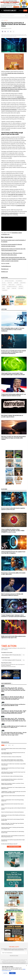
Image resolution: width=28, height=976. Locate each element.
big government (12, 34)
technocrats (14, 36)
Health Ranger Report (6, 683)
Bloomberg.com (4, 269)
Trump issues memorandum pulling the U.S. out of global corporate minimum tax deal (13, 395)
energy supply (9, 35)
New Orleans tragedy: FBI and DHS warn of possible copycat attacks (12, 416)
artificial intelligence (7, 34)
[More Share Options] (13, 31)
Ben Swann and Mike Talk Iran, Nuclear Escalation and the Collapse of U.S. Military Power (13, 727)
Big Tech (6, 20)
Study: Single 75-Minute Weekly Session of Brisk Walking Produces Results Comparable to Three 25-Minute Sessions (12, 760)
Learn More (5, 973)
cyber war (23, 34)
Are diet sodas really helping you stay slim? (9, 843)
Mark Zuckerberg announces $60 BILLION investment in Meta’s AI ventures (12, 594)
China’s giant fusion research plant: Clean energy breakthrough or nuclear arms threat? (13, 374)
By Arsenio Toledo (4, 28)
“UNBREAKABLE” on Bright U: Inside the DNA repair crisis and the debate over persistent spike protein (13, 792)
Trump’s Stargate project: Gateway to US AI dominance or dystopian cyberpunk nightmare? (13, 615)
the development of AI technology (9, 109)
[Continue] (25, 952)
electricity (5, 35)
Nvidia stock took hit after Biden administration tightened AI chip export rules (13, 637)
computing (19, 34)
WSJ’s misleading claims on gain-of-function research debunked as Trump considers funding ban (12, 330)
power (5, 36)
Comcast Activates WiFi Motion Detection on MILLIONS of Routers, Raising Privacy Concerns (12, 780)
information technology (20, 35)
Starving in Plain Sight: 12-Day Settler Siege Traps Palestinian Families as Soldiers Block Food (12, 824)
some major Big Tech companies (15, 194)
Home (2, 20)
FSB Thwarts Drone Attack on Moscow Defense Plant (11, 756)
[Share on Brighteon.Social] (2, 31)
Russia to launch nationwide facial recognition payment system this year (13, 508)
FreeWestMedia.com (6, 266)
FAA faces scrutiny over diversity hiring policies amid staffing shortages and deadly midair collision (13, 438)
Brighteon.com (6, 234)
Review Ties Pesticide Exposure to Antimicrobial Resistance (12, 812)
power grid (7, 36)
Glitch (15, 35)
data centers (22, 282)
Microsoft (25, 35)
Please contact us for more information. (8, 666)
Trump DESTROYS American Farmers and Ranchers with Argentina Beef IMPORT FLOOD (13, 705)
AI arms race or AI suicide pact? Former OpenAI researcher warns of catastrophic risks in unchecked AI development (13, 352)
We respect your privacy (14, 955)
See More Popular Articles (14, 846)
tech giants (11, 36)
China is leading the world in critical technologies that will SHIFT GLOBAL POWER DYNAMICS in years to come (12, 531)
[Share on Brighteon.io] (5, 31)
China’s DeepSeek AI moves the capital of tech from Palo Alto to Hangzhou (13, 552)
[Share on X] (11, 31)
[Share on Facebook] (8, 31)
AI (3, 34)
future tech (12, 35)
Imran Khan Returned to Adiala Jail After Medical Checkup (12, 776)
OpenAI (2, 36)
